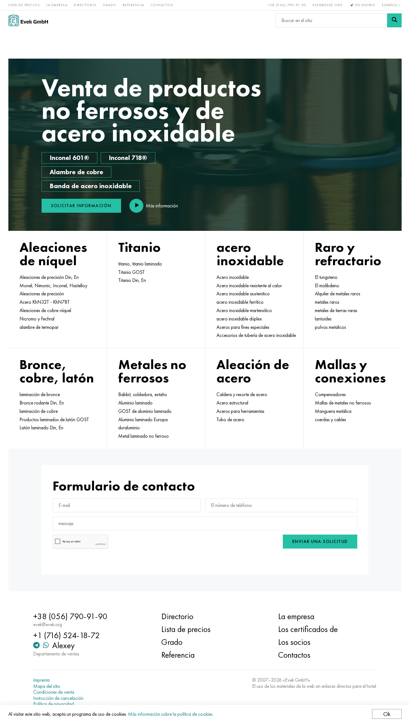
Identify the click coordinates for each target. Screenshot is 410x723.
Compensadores (330, 394)
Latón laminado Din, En (41, 427)
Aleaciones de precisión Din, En (49, 277)
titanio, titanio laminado (140, 264)
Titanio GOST (131, 272)
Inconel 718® (128, 157)
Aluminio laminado (135, 403)
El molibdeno (327, 285)
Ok (386, 714)
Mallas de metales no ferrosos (343, 403)
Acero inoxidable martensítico (244, 310)
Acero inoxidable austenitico (243, 293)
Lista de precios (24, 5)
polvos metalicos (330, 327)
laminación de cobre (39, 411)
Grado (109, 5)
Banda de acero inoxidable (91, 185)
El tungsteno (326, 277)
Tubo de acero (230, 419)
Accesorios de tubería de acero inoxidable (256, 335)
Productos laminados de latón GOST (54, 419)
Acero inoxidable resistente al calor (249, 285)
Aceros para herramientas (240, 411)
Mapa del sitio (46, 686)
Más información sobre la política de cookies (170, 714)
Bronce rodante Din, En (42, 403)
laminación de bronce (40, 394)
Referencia (133, 5)
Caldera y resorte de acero (241, 394)
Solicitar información (81, 206)
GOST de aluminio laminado (145, 411)
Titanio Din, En (132, 280)
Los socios (294, 642)
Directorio (85, 5)
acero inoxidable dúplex (239, 319)
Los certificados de (308, 629)
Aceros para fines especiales (242, 327)
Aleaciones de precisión (42, 293)
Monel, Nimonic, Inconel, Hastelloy (53, 285)
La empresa (56, 5)
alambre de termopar (39, 327)
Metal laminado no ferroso (143, 436)
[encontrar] (394, 20)
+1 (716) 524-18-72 (66, 635)
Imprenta (41, 680)
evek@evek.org (328, 5)
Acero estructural (232, 403)
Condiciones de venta (53, 692)
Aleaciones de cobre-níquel (45, 310)
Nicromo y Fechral (37, 319)
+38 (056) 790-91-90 (287, 5)
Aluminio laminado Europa (143, 419)
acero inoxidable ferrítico (240, 302)
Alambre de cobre (76, 171)
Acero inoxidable (232, 277)
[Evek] (28, 20)
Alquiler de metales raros (337, 293)
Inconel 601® (69, 157)
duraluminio (129, 427)
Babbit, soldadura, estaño (142, 394)
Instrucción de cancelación (58, 698)
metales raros (327, 302)
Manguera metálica (333, 411)
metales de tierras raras (336, 310)
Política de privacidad (53, 704)
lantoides (323, 319)
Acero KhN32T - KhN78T (45, 302)
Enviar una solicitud (320, 541)
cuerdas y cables (330, 419)
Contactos (162, 5)
